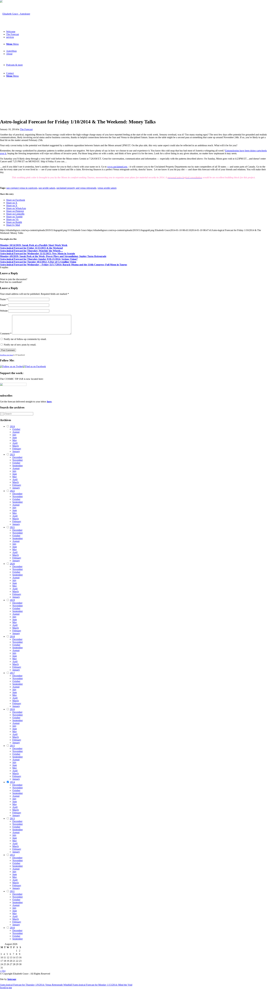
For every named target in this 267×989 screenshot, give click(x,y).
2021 (12, 527)
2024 (12, 426)
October (16, 429)
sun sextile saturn (46, 188)
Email (4, 305)
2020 (12, 563)
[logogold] (15, 13)
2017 (12, 673)
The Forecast (26, 129)
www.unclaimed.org (117, 166)
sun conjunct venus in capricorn (21, 188)
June (14, 437)
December (17, 457)
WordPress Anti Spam (6, 355)
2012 (12, 855)
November (17, 460)
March (15, 446)
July (14, 434)
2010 (12, 927)
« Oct (2, 971)
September (17, 465)
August (15, 432)
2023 (12, 454)
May (14, 440)
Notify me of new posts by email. (20, 344)
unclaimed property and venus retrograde (76, 188)
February (16, 448)
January (16, 451)
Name (4, 299)
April (14, 443)
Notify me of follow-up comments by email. (25, 339)
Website (4, 310)
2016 (12, 709)
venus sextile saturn (107, 188)
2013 (12, 818)
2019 (12, 600)
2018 (12, 636)
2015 (12, 745)
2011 (12, 891)
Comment (5, 333)
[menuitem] (136, 31)
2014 (12, 782)
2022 (12, 491)
